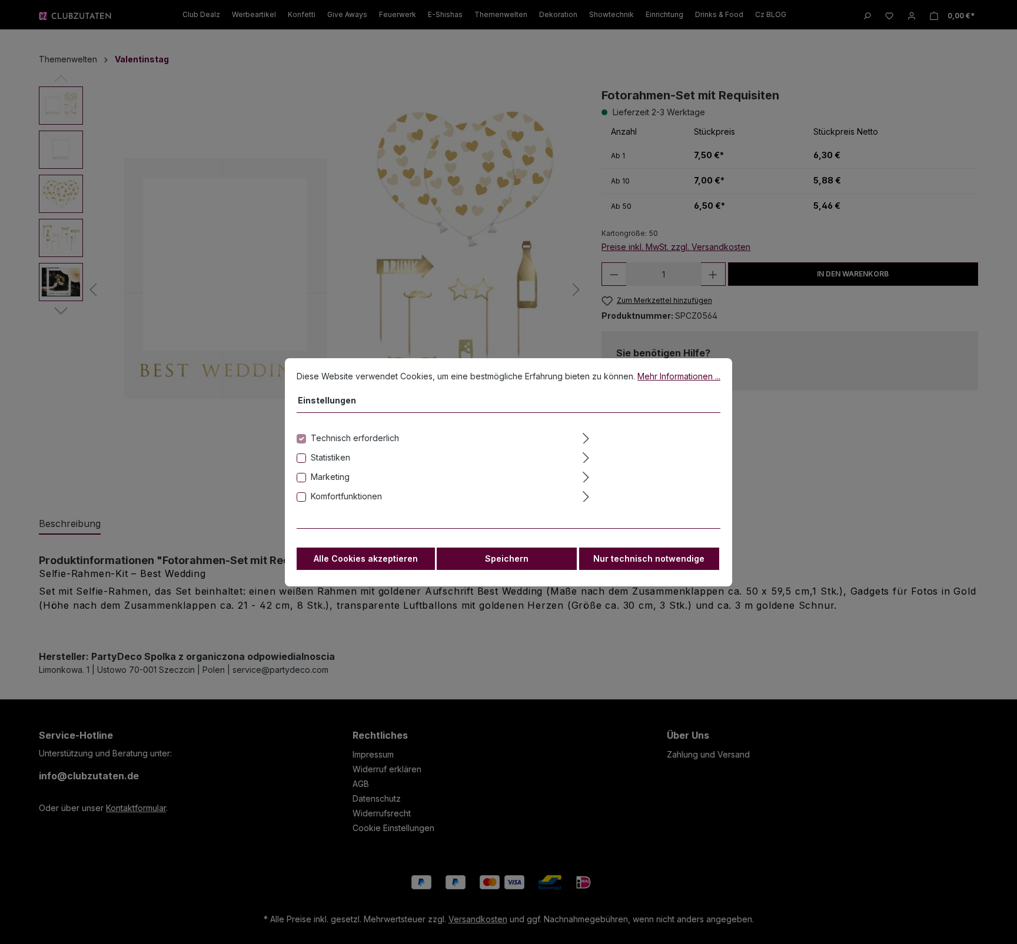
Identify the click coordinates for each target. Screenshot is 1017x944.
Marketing (330, 477)
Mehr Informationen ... (678, 376)
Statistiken (330, 457)
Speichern (507, 558)
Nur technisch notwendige (648, 558)
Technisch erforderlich (355, 438)
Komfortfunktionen (346, 496)
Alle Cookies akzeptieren (366, 558)
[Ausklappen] (650, 436)
